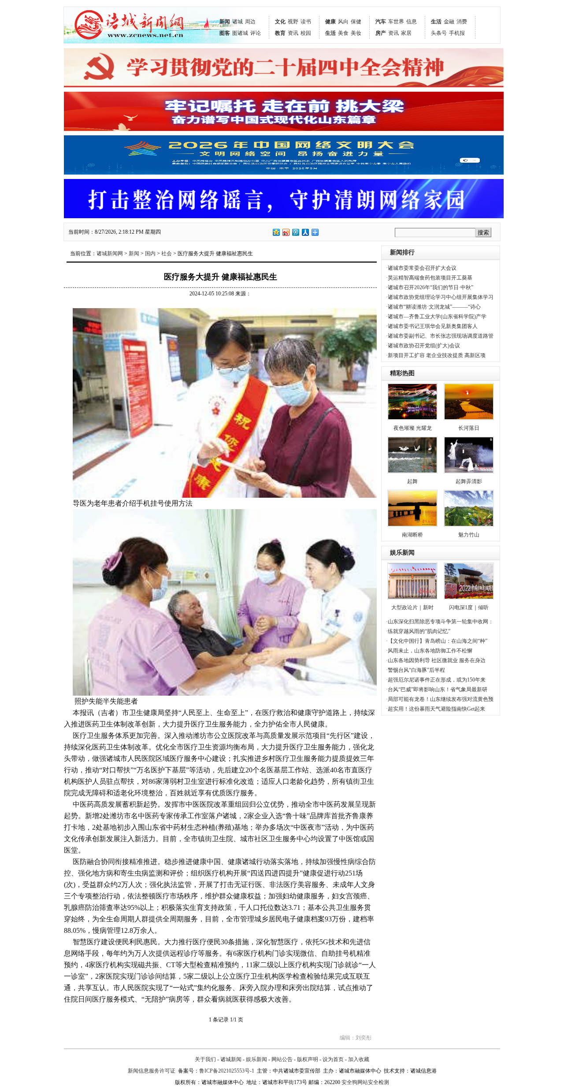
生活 (330, 33)
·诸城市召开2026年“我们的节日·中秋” (429, 287)
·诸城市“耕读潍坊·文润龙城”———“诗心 (433, 307)
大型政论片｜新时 (412, 607)
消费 (461, 22)
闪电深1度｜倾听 (469, 607)
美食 (343, 33)
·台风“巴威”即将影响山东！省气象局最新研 (436, 689)
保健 (356, 22)
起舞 (412, 481)
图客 (224, 33)
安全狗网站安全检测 (365, 1082)
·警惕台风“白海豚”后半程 (415, 670)
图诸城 (240, 33)
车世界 (396, 22)
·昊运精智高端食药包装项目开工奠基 (429, 278)
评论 (255, 33)
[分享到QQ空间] (276, 232)
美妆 (356, 33)
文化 (280, 22)
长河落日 (468, 428)
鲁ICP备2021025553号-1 (226, 1071)
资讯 (293, 33)
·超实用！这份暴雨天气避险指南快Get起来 (435, 709)
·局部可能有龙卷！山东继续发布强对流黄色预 (440, 699)
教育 (280, 33)
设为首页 (333, 1059)
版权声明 (307, 1059)
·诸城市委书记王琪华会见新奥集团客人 (432, 326)
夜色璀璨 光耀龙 (412, 428)
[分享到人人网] (305, 232)
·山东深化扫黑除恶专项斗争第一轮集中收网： (440, 622)
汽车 (380, 22)
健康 (330, 22)
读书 (306, 22)
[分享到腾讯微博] (295, 232)
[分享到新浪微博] (285, 232)
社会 (166, 253)
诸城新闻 (230, 1059)
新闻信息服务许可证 (151, 1071)
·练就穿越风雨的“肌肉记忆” (418, 631)
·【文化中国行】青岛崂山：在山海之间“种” (436, 641)
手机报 (457, 33)
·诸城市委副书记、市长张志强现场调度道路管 (440, 336)
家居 (406, 33)
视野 (293, 22)
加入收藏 (358, 1059)
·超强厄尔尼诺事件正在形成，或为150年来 (436, 680)
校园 (306, 33)
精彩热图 (402, 373)
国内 (150, 253)
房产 (380, 33)
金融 (449, 22)
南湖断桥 (412, 535)
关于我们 (205, 1059)
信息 (411, 22)
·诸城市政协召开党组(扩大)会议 (423, 346)
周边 (250, 22)
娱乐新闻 (402, 552)
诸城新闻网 (109, 253)
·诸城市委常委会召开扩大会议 (421, 268)
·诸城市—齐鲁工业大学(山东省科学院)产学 (436, 316)
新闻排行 (402, 252)
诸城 (237, 22)
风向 (343, 22)
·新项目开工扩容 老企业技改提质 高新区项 (436, 355)
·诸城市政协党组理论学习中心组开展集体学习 (440, 297)
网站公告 (282, 1059)
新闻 (224, 22)
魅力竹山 (468, 535)
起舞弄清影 (469, 481)
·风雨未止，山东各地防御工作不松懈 (429, 651)
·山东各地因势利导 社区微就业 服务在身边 (436, 660)
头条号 (439, 33)
